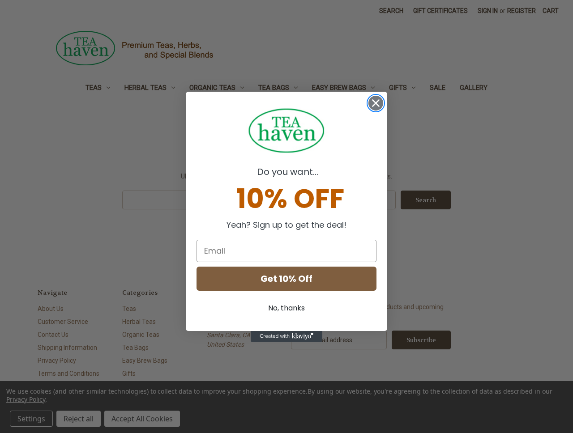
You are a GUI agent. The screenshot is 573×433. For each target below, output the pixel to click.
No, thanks (286, 308)
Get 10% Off (286, 278)
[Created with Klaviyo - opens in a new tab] (286, 336)
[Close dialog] (376, 103)
